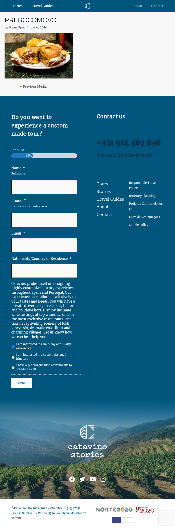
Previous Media (33, 86)
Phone (18, 200)
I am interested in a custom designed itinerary (41, 356)
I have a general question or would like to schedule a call (44, 367)
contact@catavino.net (125, 155)
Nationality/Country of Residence (41, 258)
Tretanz (16, 518)
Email (18, 233)
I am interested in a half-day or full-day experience (43, 346)
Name (18, 168)
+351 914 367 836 (129, 142)
